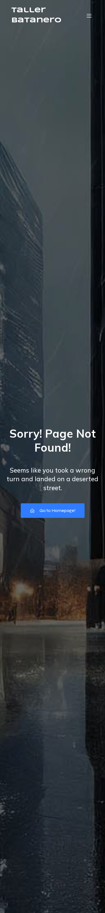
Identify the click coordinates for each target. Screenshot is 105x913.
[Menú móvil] (89, 15)
